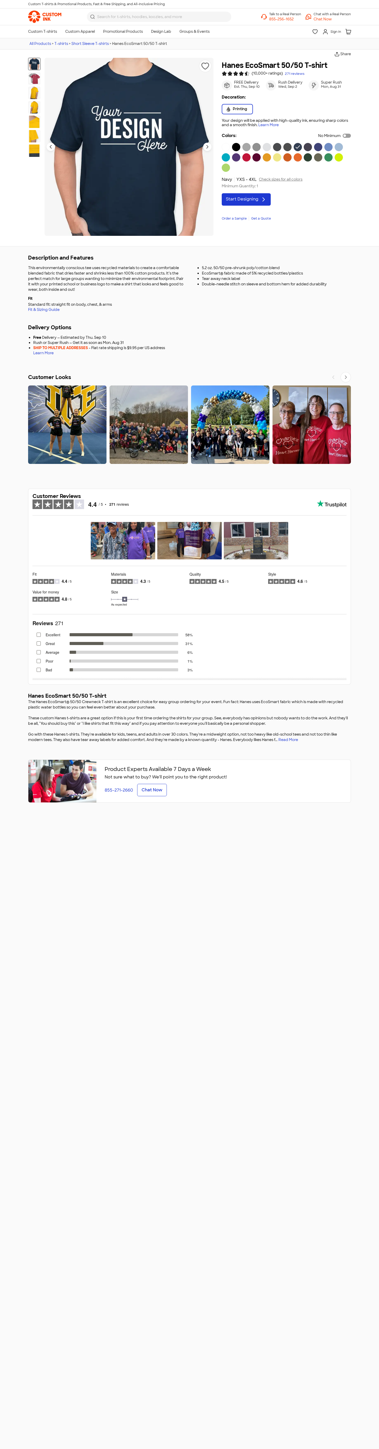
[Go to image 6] (34, 136)
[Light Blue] (339, 147)
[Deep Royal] (318, 147)
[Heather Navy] (308, 147)
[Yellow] (277, 157)
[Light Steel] (246, 147)
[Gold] (267, 157)
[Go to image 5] (34, 122)
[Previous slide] (51, 147)
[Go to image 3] (34, 93)
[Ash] (267, 147)
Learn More (268, 125)
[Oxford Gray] (256, 147)
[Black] (236, 147)
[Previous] (333, 377)
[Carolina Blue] (328, 147)
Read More (288, 739)
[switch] (347, 136)
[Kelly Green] (328, 157)
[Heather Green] (318, 157)
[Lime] (226, 168)
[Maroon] (256, 157)
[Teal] (226, 157)
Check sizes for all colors (280, 179)
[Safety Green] (339, 157)
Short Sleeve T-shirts (90, 43)
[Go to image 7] (34, 150)
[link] (44, 17)
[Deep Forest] (308, 157)
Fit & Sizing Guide (44, 309)
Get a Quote (261, 218)
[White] (226, 147)
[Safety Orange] (298, 157)
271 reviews (294, 74)
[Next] (346, 377)
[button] (332, 19)
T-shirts (61, 43)
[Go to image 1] (34, 64)
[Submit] (92, 17)
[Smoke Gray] (287, 147)
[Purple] (236, 157)
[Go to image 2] (34, 78)
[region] (189, 424)
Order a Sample (234, 218)
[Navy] (298, 147)
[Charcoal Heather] (277, 147)
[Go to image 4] (34, 107)
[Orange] (287, 157)
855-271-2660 (119, 790)
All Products (40, 43)
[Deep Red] (246, 157)
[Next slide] (207, 147)
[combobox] (159, 17)
